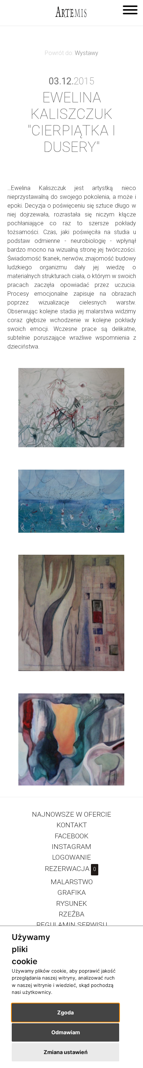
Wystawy (86, 53)
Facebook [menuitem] (71, 836)
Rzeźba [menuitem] (71, 914)
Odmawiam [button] (65, 1032)
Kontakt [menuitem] (71, 825)
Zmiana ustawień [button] (66, 1052)
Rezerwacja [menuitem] (70, 868)
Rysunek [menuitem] (71, 903)
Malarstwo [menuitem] (72, 882)
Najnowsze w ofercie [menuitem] (71, 814)
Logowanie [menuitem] (71, 857)
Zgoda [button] (65, 1012)
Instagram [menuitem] (71, 846)
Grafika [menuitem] (71, 892)
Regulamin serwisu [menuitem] (71, 925)
